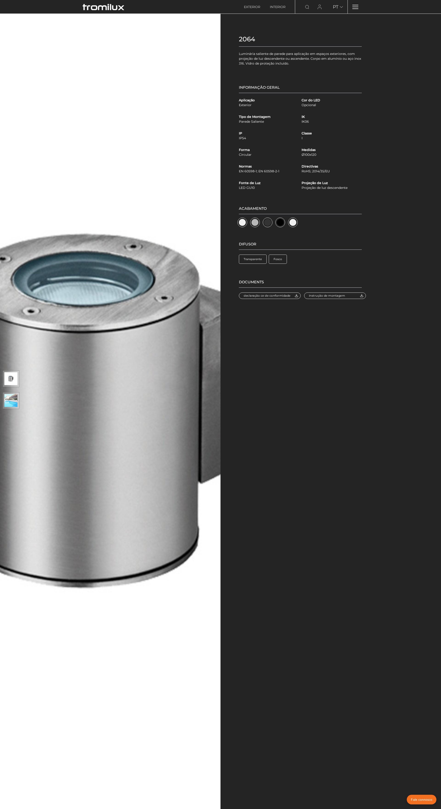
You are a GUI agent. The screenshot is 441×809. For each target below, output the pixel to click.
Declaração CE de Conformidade (267, 295)
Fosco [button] (278, 259)
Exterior (252, 7)
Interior (278, 7)
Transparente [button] (253, 259)
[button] (242, 222)
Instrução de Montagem (327, 295)
